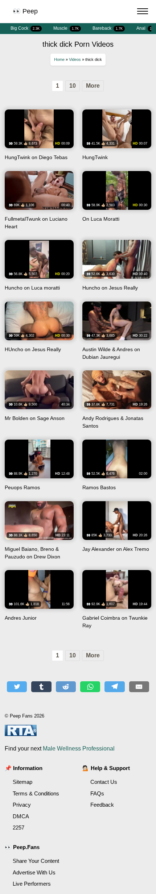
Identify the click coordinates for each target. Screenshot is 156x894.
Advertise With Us (34, 872)
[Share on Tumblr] (41, 686)
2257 (18, 827)
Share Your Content (36, 861)
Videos (75, 59)
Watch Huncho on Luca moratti (39, 268)
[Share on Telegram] (114, 686)
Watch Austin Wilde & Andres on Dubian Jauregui (117, 333)
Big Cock (25, 28)
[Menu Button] (142, 12)
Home (59, 59)
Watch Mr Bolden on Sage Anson (39, 402)
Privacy (22, 805)
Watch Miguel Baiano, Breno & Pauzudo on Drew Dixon (39, 533)
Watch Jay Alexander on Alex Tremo (117, 533)
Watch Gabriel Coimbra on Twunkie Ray (117, 602)
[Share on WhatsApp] (90, 686)
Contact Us (103, 782)
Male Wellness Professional (79, 748)
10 (72, 86)
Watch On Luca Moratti (117, 203)
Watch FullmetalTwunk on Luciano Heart (39, 203)
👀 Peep (25, 11)
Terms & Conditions (36, 793)
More (93, 86)
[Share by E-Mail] (139, 686)
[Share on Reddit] (66, 686)
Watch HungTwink (117, 137)
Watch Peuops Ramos (39, 468)
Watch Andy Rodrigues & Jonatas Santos (117, 402)
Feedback (102, 805)
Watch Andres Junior (39, 602)
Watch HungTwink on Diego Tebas (39, 137)
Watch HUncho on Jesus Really (39, 333)
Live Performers (32, 884)
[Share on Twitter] (17, 686)
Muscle (66, 28)
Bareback (108, 28)
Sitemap (22, 782)
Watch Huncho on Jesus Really (117, 268)
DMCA (21, 816)
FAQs (97, 793)
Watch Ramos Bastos (117, 468)
